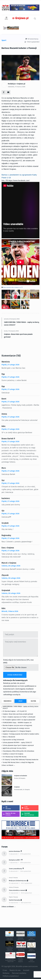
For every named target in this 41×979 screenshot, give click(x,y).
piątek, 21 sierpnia (13, 897)
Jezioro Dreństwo (14, 851)
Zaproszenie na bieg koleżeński (13, 740)
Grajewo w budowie (20, 775)
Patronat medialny (19, 973)
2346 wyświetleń (25, 871)
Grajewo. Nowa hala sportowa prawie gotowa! (18, 335)
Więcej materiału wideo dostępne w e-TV (13, 287)
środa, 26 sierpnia (19, 778)
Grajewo (17, 787)
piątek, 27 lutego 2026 (10, 365)
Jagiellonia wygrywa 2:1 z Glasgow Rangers (17, 731)
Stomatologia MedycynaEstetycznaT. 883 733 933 (10, 960)
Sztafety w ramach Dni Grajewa (13, 754)
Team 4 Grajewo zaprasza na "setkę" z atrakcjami (19, 717)
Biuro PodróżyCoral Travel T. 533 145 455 (9, 938)
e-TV (26, 807)
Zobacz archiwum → (8, 765)
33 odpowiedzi (13, 902)
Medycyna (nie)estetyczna (17, 880)
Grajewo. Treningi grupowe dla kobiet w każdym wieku (21, 734)
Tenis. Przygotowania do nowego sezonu (16, 728)
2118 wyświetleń (25, 854)
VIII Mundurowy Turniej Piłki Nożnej (14, 757)
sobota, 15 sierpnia (14, 887)
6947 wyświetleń (26, 883)
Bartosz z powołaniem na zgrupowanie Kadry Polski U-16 (19, 176)
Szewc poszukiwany (15, 868)
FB (8, 807)
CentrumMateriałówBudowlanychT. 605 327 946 (21, 949)
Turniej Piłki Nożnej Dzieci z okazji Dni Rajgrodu (18, 762)
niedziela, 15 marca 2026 (16, 87)
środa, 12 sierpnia (13, 877)
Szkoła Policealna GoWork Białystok (20, 959)
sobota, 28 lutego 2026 (11, 566)
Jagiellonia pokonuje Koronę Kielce (14, 748)
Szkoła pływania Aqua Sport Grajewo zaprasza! (18, 745)
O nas (5, 970)
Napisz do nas (10, 814)
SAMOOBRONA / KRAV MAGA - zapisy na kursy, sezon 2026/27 (21, 323)
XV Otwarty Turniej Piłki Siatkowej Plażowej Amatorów (20, 759)
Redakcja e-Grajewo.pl (16, 84)
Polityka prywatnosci (11, 976)
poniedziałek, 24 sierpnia (22, 789)
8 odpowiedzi (13, 871)
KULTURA (33, 701)
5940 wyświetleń (26, 893)
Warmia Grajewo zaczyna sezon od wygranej (17, 725)
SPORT (20, 701)
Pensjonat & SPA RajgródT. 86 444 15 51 (31, 949)
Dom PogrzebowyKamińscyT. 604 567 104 (9, 948)
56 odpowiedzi (14, 883)
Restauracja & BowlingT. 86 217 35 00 (20, 938)
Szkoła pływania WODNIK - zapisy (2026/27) (17, 742)
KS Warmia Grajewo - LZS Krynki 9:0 (15, 711)
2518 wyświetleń (25, 862)
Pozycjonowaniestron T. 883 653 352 (31, 938)
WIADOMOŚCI (7, 701)
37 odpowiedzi (13, 893)
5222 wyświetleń (26, 902)
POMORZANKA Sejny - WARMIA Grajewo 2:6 (17, 722)
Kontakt (29, 814)
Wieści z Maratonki (9, 737)
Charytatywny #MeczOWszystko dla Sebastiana (18, 751)
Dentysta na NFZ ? (15, 860)
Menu (6, 19)
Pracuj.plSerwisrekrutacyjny (31, 960)
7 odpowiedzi (13, 862)
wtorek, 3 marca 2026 (10, 611)
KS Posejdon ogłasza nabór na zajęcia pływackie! (19, 720)
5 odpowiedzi (13, 854)
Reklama (6, 973)
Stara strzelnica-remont (17, 890)
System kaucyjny (14, 900)
